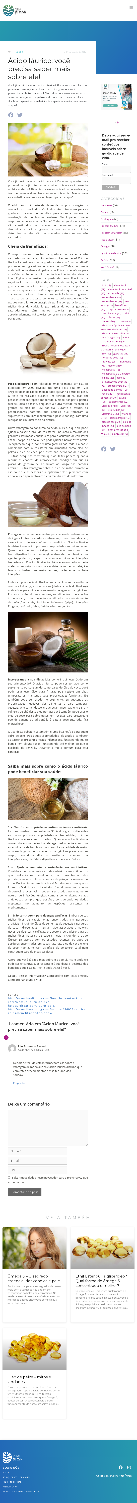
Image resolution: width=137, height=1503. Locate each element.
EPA (106, 353)
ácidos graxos (119, 417)
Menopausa (111, 369)
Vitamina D (110, 413)
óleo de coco (111, 421)
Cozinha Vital (111, 313)
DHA (125, 321)
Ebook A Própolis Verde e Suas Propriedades (115, 327)
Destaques (107, 219)
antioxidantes (112, 301)
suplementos (118, 401)
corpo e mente (118, 309)
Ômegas (105, 246)
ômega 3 (120, 433)
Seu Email (107, 175)
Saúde (19, 51)
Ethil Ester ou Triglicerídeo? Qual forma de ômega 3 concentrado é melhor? (101, 1281)
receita (108, 393)
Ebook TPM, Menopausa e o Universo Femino (115, 347)
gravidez (109, 361)
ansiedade (116, 293)
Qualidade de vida (111, 253)
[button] (131, 8)
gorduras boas (112, 357)
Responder (19, 1083)
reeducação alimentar (115, 395)
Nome (105, 164)
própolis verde (118, 385)
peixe (121, 377)
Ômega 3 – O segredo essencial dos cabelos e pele (34, 1278)
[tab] (115, 122)
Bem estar (106, 205)
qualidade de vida (115, 389)
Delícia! (105, 212)
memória (115, 365)
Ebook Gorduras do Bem (115, 339)
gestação (120, 353)
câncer (114, 317)
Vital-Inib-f (110, 405)
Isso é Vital (107, 239)
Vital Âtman (116, 409)
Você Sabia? (107, 267)
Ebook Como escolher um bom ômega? (115, 335)
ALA (106, 285)
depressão (110, 321)
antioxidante (111, 297)
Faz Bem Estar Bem (111, 232)
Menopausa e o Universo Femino (115, 375)
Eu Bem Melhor (109, 225)
